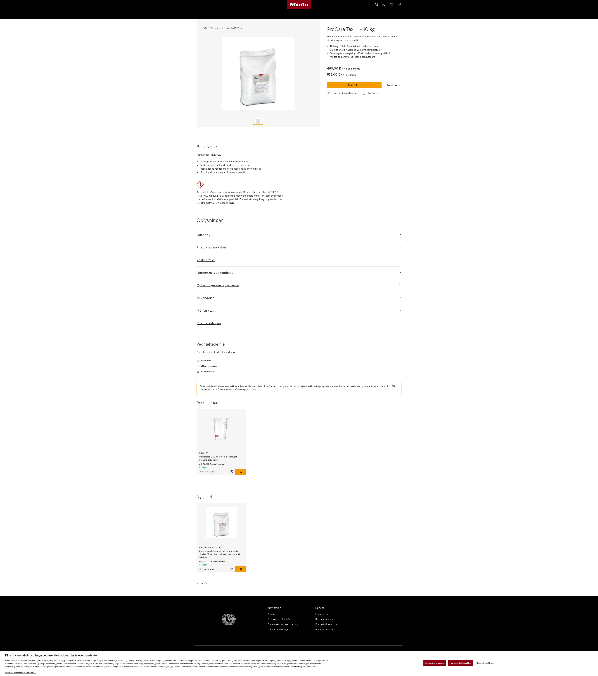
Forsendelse (322, 614)
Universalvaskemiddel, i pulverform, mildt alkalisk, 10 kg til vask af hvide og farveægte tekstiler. (220, 554)
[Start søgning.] (376, 4)
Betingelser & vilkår (279, 619)
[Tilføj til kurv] (240, 472)
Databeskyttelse (21, 673)
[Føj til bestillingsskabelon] (232, 472)
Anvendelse (206, 298)
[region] (299, 663)
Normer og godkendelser (216, 272)
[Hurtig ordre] (391, 5)
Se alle (200, 583)
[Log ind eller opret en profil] (383, 5)
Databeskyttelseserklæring (283, 624)
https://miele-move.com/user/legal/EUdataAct (235, 389)
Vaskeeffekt (206, 260)
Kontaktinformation (326, 624)
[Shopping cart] (399, 5)
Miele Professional (325, 629)
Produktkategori (209, 323)
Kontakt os (392, 85)
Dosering (204, 234)
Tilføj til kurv (354, 85)
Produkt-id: (203, 155)
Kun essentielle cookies (460, 663)
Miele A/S (9, 673)
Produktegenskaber (211, 247)
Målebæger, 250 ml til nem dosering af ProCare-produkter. (218, 458)
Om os (271, 614)
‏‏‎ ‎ (364, 75)
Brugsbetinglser (324, 619)
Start (206, 28)
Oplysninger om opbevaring (218, 285)
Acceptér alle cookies (434, 663)
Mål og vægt (206, 310)
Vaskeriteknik (216, 28)
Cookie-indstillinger (485, 663)
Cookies (32, 673)
